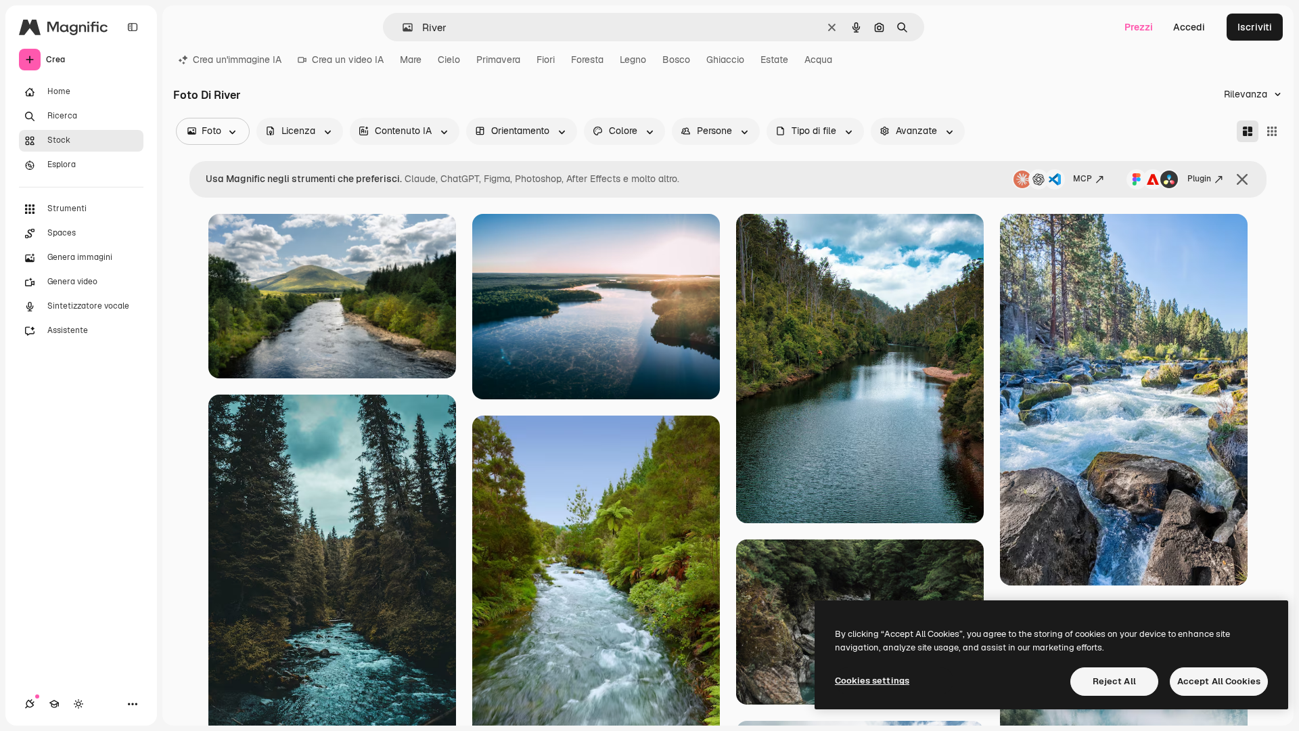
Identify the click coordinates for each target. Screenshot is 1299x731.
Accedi (1189, 27)
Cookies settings (872, 680)
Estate (774, 59)
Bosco (676, 59)
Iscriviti (1254, 27)
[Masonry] (1247, 131)
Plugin (1199, 178)
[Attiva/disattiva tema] (78, 704)
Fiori (546, 59)
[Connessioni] (30, 704)
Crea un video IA (348, 59)
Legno (633, 59)
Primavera (498, 59)
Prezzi (1138, 27)
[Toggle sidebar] (132, 27)
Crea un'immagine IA (237, 59)
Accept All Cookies (1218, 681)
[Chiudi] (1242, 179)
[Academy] (54, 704)
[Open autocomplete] (402, 27)
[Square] (1272, 131)
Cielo (449, 59)
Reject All (1114, 681)
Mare (410, 59)
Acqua (818, 59)
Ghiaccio (725, 59)
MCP (1082, 178)
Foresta (587, 59)
